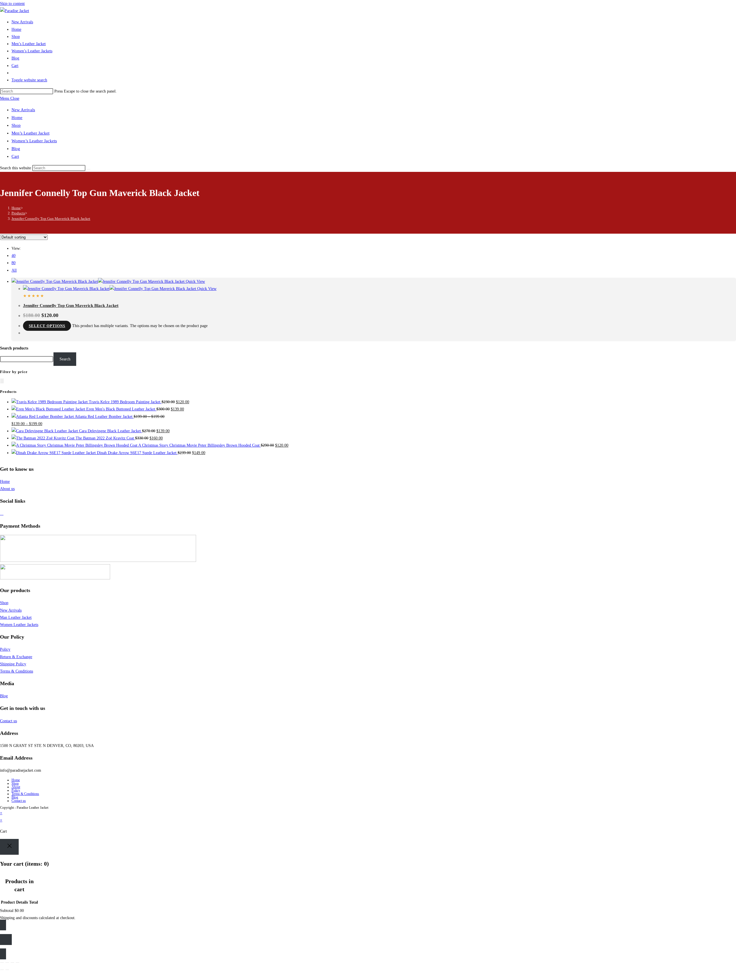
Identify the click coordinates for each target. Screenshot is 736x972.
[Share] (12, 962)
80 (14, 263)
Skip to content (12, 3)
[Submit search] (89, 169)
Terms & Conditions (16, 671)
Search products (14, 348)
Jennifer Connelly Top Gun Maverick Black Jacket (51, 218)
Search (65, 359)
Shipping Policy (13, 664)
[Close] (9, 847)
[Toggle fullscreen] (7, 962)
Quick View (195, 281)
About (16, 787)
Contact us (8, 721)
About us (7, 489)
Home (17, 117)
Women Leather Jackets (19, 625)
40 (14, 255)
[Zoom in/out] (2, 962)
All (14, 270)
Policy (5, 649)
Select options (47, 326)
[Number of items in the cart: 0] (2, 381)
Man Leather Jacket (16, 617)
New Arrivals (23, 109)
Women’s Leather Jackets (34, 141)
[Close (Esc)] (18, 962)
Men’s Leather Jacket (30, 133)
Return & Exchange (16, 657)
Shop (16, 125)
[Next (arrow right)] (7, 969)
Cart (15, 156)
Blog (16, 148)
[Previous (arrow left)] (2, 969)
